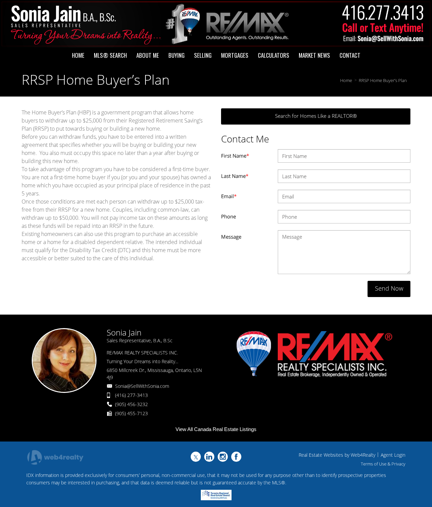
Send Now (389, 288)
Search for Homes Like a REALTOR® (316, 115)
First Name (235, 155)
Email (229, 196)
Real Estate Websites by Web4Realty (337, 455)
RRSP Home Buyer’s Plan (383, 80)
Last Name (234, 175)
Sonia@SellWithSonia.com (142, 386)
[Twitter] (196, 457)
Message (231, 236)
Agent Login (393, 455)
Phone (228, 216)
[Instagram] (223, 457)
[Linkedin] (209, 457)
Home (346, 80)
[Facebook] (236, 457)
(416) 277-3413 (131, 395)
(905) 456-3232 (131, 404)
